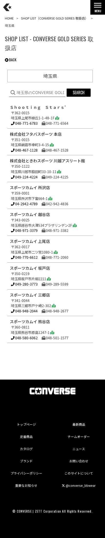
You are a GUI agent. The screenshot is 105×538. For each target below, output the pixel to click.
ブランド (26, 461)
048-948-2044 (26, 310)
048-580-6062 (26, 337)
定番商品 (26, 436)
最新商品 (79, 424)
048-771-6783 (26, 123)
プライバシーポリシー (26, 473)
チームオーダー (79, 436)
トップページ (26, 424)
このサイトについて (78, 473)
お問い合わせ (78, 461)
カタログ (26, 448)
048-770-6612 (26, 257)
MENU (97, 11)
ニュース (79, 448)
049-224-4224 (26, 176)
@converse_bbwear (80, 485)
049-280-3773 (26, 284)
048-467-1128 (26, 150)
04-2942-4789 (26, 203)
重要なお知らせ (26, 485)
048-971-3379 (26, 230)
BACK (12, 59)
